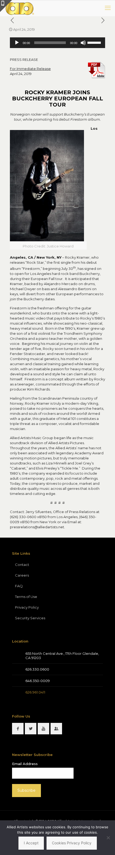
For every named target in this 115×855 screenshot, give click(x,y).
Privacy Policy (27, 607)
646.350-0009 (37, 681)
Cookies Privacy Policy (71, 843)
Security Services (30, 618)
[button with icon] (18, 728)
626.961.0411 (35, 692)
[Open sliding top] (6, 6)
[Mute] (83, 42)
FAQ (19, 586)
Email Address (25, 764)
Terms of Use (26, 596)
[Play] (17, 42)
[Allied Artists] (19, 8)
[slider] (94, 42)
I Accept (31, 843)
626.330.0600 (37, 669)
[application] (57, 42)
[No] (108, 837)
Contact (22, 564)
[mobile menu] (107, 8)
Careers (22, 575)
